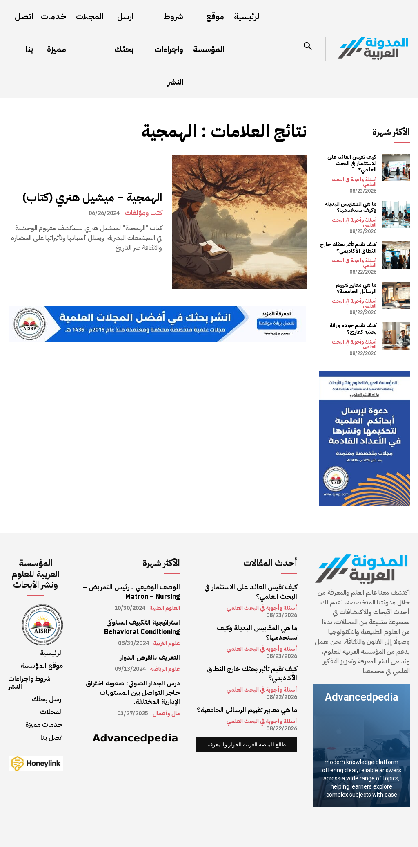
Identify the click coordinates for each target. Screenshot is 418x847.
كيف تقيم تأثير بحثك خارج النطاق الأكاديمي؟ (348, 247)
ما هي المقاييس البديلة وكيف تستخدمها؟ (350, 207)
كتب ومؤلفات (143, 213)
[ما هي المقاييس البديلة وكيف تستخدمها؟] (396, 214)
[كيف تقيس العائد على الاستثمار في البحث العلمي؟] (396, 167)
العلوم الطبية (165, 608)
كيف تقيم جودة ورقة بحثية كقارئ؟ (353, 328)
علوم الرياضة (165, 669)
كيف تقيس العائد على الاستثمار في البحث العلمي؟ (351, 163)
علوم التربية (166, 643)
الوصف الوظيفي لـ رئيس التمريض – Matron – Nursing (131, 591)
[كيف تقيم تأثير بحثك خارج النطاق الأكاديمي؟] (396, 255)
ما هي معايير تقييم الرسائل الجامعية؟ (356, 288)
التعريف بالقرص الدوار (150, 658)
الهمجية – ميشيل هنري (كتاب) (92, 197)
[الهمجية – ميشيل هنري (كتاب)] (239, 222)
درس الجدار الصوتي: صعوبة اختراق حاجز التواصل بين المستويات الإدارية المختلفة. (133, 692)
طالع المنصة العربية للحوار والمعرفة (246, 744)
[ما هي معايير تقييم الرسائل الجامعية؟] (396, 295)
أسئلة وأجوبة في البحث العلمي (354, 182)
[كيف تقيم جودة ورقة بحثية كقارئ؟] (396, 336)
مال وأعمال (166, 713)
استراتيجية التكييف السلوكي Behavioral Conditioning (142, 627)
